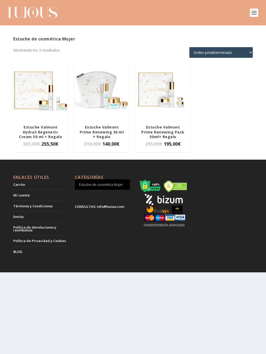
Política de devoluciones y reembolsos (34, 228)
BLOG (17, 251)
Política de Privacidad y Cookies (39, 240)
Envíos (18, 216)
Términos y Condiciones (33, 206)
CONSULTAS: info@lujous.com (99, 206)
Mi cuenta (21, 195)
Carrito (19, 184)
